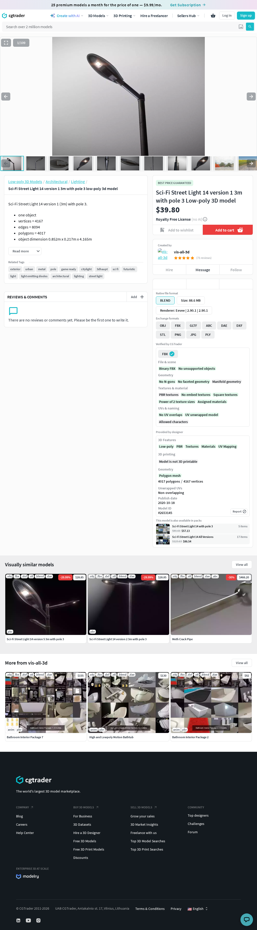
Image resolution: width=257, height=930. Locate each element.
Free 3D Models (84, 841)
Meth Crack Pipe (182, 639)
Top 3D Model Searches (148, 841)
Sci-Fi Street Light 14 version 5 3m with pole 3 (35, 639)
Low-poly (166, 446)
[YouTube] (29, 920)
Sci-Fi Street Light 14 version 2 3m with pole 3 (118, 639)
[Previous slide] (5, 96)
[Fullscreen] (6, 43)
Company (22, 807)
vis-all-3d (181, 251)
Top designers (198, 815)
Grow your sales (143, 816)
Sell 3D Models (141, 807)
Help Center (25, 832)
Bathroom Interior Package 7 (25, 737)
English (195, 908)
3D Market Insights (144, 824)
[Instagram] (39, 920)
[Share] (236, 284)
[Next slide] (251, 96)
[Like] (169, 284)
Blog (19, 816)
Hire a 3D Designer (86, 832)
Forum (193, 832)
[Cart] (213, 16)
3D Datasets (82, 824)
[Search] (250, 27)
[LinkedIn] (19, 920)
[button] (241, 27)
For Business (82, 816)
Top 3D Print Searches (147, 849)
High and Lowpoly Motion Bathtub (111, 737)
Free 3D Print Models (88, 849)
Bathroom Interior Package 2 (190, 737)
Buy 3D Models (83, 807)
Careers (21, 824)
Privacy (176, 908)
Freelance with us (144, 832)
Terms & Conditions (150, 908)
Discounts (80, 857)
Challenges (196, 823)
